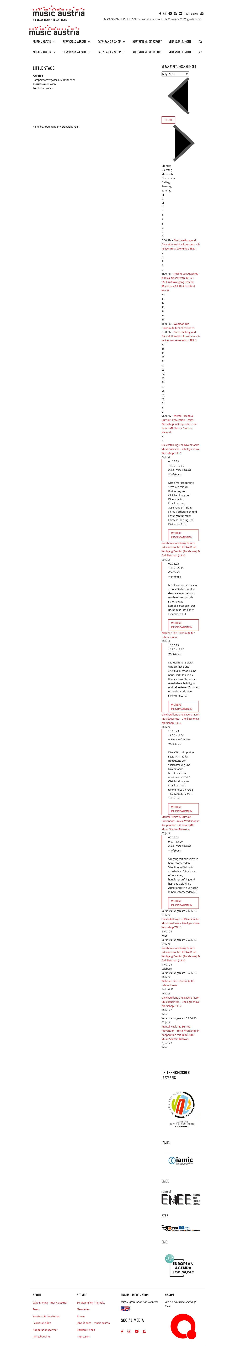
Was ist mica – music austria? (50, 1302)
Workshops (174, 474)
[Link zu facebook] (160, 13)
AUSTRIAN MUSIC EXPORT (147, 41)
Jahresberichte (41, 1336)
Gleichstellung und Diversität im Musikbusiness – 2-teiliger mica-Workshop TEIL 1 (181, 244)
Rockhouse (174, 572)
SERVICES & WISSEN (74, 41)
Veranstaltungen (180, 41)
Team (36, 1309)
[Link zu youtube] (170, 13)
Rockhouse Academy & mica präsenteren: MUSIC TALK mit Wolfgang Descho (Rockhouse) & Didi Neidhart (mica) (180, 282)
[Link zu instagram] (164, 13)
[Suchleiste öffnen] (201, 41)
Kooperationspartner (45, 1329)
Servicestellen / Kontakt (91, 1302)
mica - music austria (179, 469)
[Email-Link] (180, 13)
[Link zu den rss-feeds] (175, 13)
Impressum (83, 1336)
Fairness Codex (42, 1323)
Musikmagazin (42, 41)
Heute (168, 120)
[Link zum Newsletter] (201, 13)
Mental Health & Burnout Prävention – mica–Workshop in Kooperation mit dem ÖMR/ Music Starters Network (179, 424)
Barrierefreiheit (86, 1329)
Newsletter (83, 1309)
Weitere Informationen (181, 535)
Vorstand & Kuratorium (46, 1316)
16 (163, 319)
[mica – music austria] (54, 30)
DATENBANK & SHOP (109, 41)
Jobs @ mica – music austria (93, 1323)
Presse (81, 1316)
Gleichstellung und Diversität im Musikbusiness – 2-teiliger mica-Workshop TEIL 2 (181, 336)
